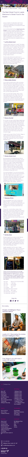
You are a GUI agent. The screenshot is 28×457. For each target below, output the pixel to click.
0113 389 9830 (6, 441)
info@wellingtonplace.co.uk (9, 445)
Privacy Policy (4, 453)
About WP (3, 391)
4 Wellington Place (18, 395)
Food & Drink (4, 422)
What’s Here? (4, 421)
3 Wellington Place (18, 394)
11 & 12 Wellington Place (19, 402)
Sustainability (17, 410)
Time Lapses (3, 395)
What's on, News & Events (10, 8)
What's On (16, 422)
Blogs (20, 8)
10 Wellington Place (18, 401)
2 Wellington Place (18, 392)
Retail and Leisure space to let (7, 433)
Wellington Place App (5, 402)
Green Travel (16, 413)
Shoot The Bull (9, 118)
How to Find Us (4, 410)
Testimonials (3, 401)
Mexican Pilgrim (9, 198)
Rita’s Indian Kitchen (10, 80)
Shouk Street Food (10, 156)
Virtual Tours (3, 394)
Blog (15, 424)
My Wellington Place (18, 421)
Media (15, 425)
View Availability (17, 404)
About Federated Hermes (6, 399)
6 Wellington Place (18, 398)
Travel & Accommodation (6, 428)
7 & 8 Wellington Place (18, 399)
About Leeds (4, 398)
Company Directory (5, 413)
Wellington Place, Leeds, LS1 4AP (10, 443)
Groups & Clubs (4, 424)
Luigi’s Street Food (10, 42)
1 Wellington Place (18, 391)
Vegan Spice (8, 234)
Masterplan (3, 392)
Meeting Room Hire (5, 425)
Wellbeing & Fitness (5, 429)
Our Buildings (17, 414)
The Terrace (3, 431)
